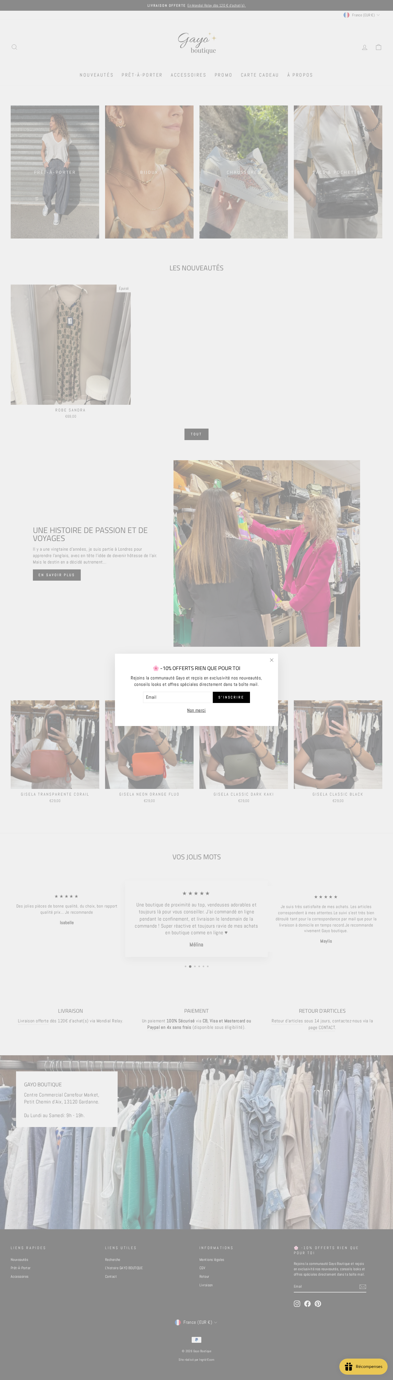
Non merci (196, 710)
